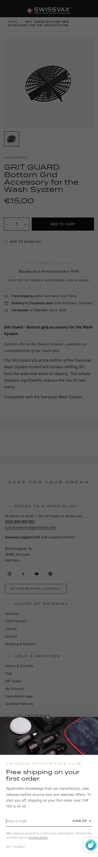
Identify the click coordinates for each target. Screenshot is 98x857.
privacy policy (38, 837)
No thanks (15, 847)
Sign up (80, 821)
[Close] (89, 725)
